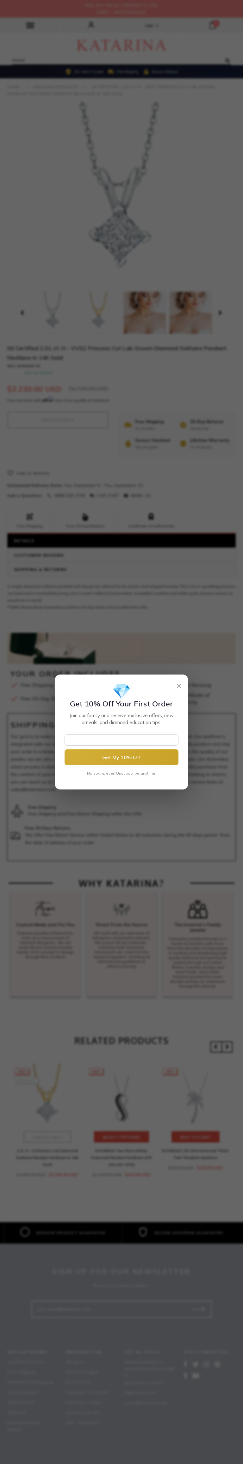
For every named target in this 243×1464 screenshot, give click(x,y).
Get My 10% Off (121, 757)
